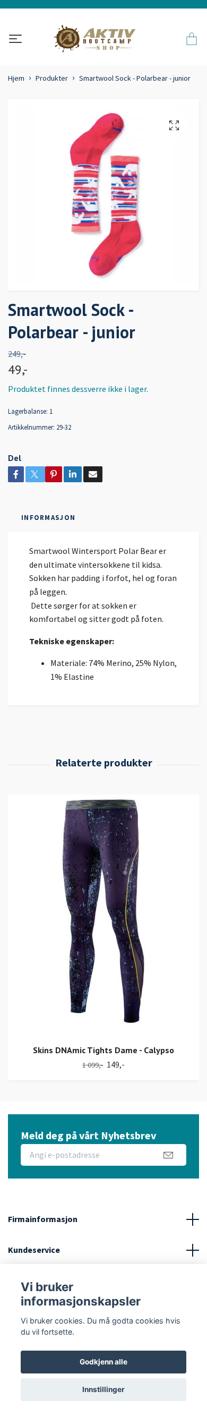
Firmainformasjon (42, 1219)
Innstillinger (103, 1389)
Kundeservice (34, 1249)
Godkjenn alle (103, 1362)
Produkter (52, 78)
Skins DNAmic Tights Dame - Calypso (103, 1050)
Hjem (16, 78)
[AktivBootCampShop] (102, 40)
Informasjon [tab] (48, 517)
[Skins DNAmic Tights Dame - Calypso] (103, 916)
